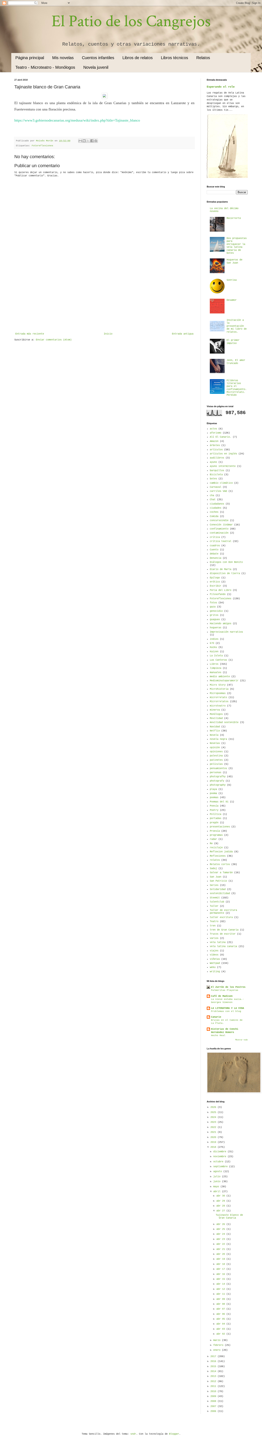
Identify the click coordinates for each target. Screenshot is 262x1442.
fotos (213, 602)
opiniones (216, 751)
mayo (216, 1186)
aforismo (215, 432)
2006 (214, 1411)
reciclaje (216, 847)
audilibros (217, 457)
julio (217, 1176)
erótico (215, 581)
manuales (215, 672)
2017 (214, 1356)
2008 (214, 1401)
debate (214, 553)
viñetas (215, 959)
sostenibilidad (220, 893)
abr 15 (221, 1279)
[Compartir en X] (88, 141)
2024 (214, 1117)
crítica (215, 537)
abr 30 (221, 1195)
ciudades (215, 508)
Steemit (215, 897)
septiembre (221, 1166)
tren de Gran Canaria (224, 929)
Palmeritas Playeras (224, 990)
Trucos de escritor (223, 934)
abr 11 (221, 1294)
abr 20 (221, 1254)
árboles (215, 445)
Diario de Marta (220, 569)
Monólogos (216, 714)
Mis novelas (63, 57)
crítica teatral (220, 541)
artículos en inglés (223, 453)
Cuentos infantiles (98, 57)
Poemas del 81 (219, 801)
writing (215, 971)
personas (215, 772)
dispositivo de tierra (225, 573)
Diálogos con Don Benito (226, 562)
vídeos (214, 954)
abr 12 (221, 1289)
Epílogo (215, 577)
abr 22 (221, 1244)
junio (217, 1181)
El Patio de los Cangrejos (131, 21)
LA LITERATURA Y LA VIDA (227, 1008)
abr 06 (221, 1314)
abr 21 (221, 1249)
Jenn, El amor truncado (236, 362)
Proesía (215, 831)
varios (214, 938)
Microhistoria (219, 689)
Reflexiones (218, 856)
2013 (214, 1376)
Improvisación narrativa (226, 632)
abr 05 (221, 1319)
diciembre (220, 1151)
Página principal (29, 57)
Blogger (174, 1434)
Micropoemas (218, 693)
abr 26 (221, 1224)
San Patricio (218, 881)
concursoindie (219, 520)
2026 (214, 1107)
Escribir (215, 586)
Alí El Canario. (220, 437)
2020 (214, 1137)
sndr (133, 1434)
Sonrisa (232, 280)
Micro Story (218, 685)
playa (213, 789)
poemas (214, 797)
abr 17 (221, 1269)
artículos (216, 449)
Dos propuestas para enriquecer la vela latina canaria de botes (237, 246)
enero (217, 1350)
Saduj (213, 868)
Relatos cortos (220, 864)
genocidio (216, 611)
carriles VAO (218, 491)
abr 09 (221, 1299)
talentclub (217, 901)
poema (213, 793)
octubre (219, 1161)
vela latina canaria (223, 946)
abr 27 (221, 1210)
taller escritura (221, 917)
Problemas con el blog (226, 1011)
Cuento (214, 549)
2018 (214, 1147)
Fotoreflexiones (42, 145)
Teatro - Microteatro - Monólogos (45, 67)
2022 (214, 1127)
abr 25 (221, 1229)
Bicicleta (216, 474)
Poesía (214, 805)
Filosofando (218, 594)
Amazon (214, 441)
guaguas (215, 619)
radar (213, 839)
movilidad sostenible (224, 722)
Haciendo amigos (220, 623)
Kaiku (213, 647)
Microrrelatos (219, 701)
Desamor (232, 300)
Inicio (108, 333)
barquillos (217, 470)
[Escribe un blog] (84, 141)
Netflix (215, 730)
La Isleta (216, 655)
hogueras (215, 627)
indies (214, 639)
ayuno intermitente (223, 466)
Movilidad (216, 718)
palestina (216, 755)
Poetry (214, 810)
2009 (214, 1396)
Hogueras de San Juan (234, 261)
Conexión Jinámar (221, 524)
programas (216, 835)
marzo (217, 1340)
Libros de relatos (137, 57)
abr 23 (221, 1239)
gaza (213, 606)
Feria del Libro (220, 590)
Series (214, 885)
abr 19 (221, 1259)
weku (213, 967)
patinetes (216, 760)
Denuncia (215, 558)
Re (211, 843)
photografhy (218, 776)
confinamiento (219, 528)
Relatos (203, 57)
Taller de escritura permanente (223, 912)
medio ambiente (220, 676)
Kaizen (214, 651)
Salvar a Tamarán (221, 872)
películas (216, 764)
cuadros (215, 545)
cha (212, 495)
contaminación (219, 533)
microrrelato (218, 697)
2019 (214, 1142)
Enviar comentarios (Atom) (54, 339)
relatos (215, 860)
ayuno (213, 462)
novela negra (218, 739)
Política (215, 814)
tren (213, 925)
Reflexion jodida (221, 851)
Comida (214, 516)
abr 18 (221, 1264)
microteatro (218, 705)
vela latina (218, 942)
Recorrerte (234, 218)
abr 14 (221, 1284)
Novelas (215, 743)
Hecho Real (218, 1035)
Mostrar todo (241, 1040)
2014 (214, 1371)
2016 (214, 1361)
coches (214, 512)
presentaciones (220, 826)
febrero (219, 1345)
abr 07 (221, 1309)
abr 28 (221, 1205)
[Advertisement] (104, 298)
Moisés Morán (45, 141)
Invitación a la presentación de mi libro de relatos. (237, 326)
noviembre (220, 1156)
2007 (214, 1406)
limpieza (215, 668)
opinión (215, 747)
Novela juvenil (95, 67)
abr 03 (221, 1329)
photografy (217, 781)
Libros (214, 664)
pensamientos (218, 768)
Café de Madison (222, 996)
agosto (218, 1171)
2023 (214, 1122)
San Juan (215, 876)
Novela (214, 735)
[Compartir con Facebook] (92, 141)
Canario (216, 1017)
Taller (214, 906)
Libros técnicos (174, 57)
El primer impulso (233, 342)
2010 (214, 1391)
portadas (215, 818)
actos (213, 428)
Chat (213, 499)
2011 (214, 1386)
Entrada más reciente (29, 333)
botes (213, 478)
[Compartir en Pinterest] (96, 141)
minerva (215, 710)
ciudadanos (217, 503)
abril (217, 1191)
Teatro (214, 921)
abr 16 (221, 1274)
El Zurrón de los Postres (228, 987)
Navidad (215, 726)
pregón (214, 822)
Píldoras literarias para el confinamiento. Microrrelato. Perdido (237, 388)
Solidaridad (218, 889)
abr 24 (221, 1234)
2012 (214, 1381)
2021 (214, 1132)
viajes (214, 950)
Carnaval (215, 487)
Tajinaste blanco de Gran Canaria (229, 1216)
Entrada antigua (182, 333)
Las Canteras (218, 660)
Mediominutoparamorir (224, 680)
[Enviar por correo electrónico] (80, 141)
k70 (212, 643)
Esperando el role (221, 86)
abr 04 (221, 1324)
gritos (214, 615)
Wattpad (215, 963)
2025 (214, 1112)
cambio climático (221, 483)
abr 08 (221, 1304)
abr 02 (221, 1334)
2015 (214, 1366)
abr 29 (221, 1201)
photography (218, 785)
